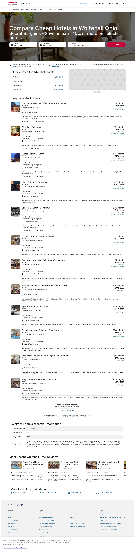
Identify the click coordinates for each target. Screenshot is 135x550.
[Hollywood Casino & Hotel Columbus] (67, 389)
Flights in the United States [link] (46, 520)
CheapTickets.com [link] (13, 9)
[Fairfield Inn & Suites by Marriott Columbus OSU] (67, 293)
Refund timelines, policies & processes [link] (110, 523)
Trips (117, 3)
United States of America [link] (33, 9)
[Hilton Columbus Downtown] (67, 192)
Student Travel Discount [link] (45, 533)
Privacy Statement (10, 548)
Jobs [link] (9, 517)
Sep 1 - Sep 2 (58, 81)
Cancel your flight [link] (105, 520)
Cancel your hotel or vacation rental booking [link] (112, 517)
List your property (98, 3)
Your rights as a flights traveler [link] (108, 529)
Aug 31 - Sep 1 (58, 77)
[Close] (132, 543)
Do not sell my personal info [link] (77, 526)
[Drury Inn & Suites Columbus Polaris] (67, 245)
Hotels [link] (22, 9)
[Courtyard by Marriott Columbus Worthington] (67, 270)
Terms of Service (21, 548)
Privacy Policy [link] (73, 514)
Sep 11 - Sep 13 (57, 90)
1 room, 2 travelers (79, 45)
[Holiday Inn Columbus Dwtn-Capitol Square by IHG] (67, 364)
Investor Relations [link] (13, 529)
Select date (18, 45)
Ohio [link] (42, 9)
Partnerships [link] (11, 523)
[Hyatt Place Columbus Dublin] (67, 315)
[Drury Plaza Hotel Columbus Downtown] (67, 340)
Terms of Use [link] (73, 520)
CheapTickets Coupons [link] (45, 529)
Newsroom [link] (11, 526)
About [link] (9, 514)
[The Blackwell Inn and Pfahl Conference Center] (67, 112)
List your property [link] (13, 520)
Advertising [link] (11, 533)
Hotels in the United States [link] (46, 514)
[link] (25, 493)
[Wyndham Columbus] (67, 137)
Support (110, 3)
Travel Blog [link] (42, 536)
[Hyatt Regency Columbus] (67, 165)
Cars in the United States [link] (46, 517)
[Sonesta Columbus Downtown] (67, 219)
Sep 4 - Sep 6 (58, 85)
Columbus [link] (48, 9)
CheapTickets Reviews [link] (45, 526)
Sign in (124, 3)
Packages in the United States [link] (47, 523)
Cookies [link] (71, 517)
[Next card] (123, 471)
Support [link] (102, 514)
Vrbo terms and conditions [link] (76, 523)
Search (116, 45)
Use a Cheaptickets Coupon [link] (108, 526)
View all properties (67, 410)
